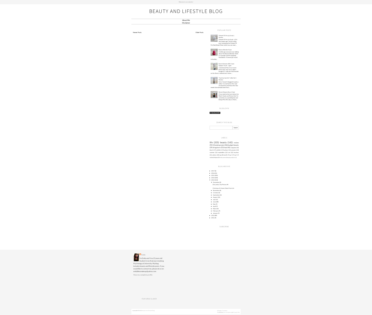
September (216, 195)
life (211, 142)
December (216, 182)
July (214, 199)
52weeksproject (219, 145)
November (216, 190)
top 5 (235, 155)
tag (220, 155)
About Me (186, 20)
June (214, 202)
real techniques (214, 157)
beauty (223, 142)
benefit (225, 155)
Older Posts (199, 32)
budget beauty (233, 145)
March (215, 208)
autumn (233, 150)
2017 (213, 171)
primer (226, 150)
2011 (213, 218)
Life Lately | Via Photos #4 (220, 184)
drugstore (216, 147)
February (216, 211)
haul (225, 147)
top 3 (230, 155)
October (215, 192)
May (214, 204)
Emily (143, 255)
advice (214, 155)
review (236, 143)
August (215, 197)
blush (211, 150)
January (215, 213)
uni (229, 152)
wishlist (218, 150)
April (214, 206)
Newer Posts (137, 32)
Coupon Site (236, 312)
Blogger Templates (222, 310)
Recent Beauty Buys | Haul (227, 92)
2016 (213, 173)
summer (212, 152)
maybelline (221, 152)
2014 (213, 178)
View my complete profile (142, 275)
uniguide (233, 147)
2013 (213, 180)
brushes (236, 152)
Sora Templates (227, 312)
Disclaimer (186, 23)
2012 (213, 215)
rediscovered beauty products (227, 157)
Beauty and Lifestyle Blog (186, 11)
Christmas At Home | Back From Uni (223, 188)
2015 (213, 175)
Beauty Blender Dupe (225, 49)
